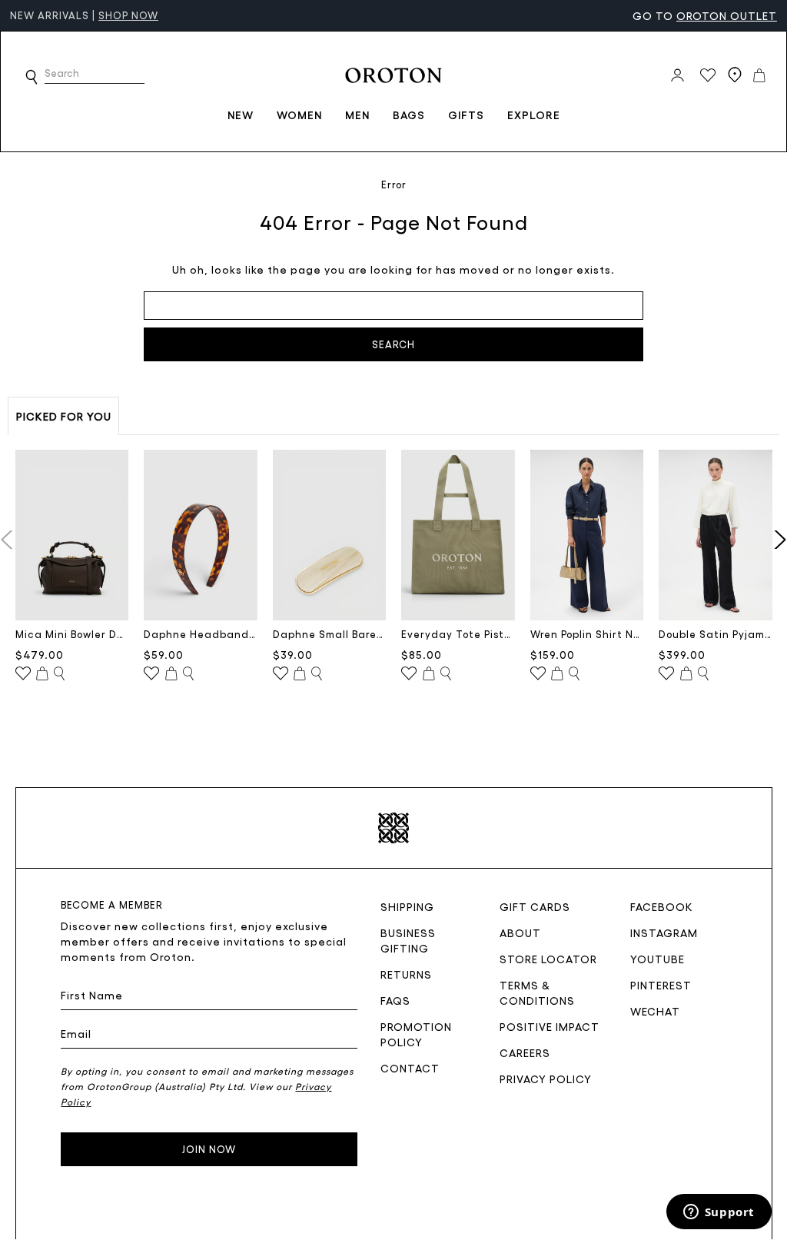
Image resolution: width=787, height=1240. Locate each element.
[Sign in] (677, 75)
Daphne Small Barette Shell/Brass (330, 634)
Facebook (661, 906)
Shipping (407, 906)
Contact (410, 1068)
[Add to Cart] (42, 674)
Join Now (209, 1149)
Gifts (466, 114)
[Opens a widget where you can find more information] (719, 1213)
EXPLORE (533, 114)
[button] (31, 77)
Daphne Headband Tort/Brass (200, 634)
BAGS (409, 114)
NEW (240, 114)
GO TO (705, 15)
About (520, 932)
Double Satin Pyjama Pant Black (715, 634)
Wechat (655, 1011)
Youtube (657, 958)
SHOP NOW (128, 15)
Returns (406, 974)
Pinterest (661, 985)
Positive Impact (549, 1026)
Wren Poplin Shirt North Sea (587, 634)
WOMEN (299, 114)
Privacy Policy (546, 1078)
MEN (357, 114)
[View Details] (59, 674)
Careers (525, 1052)
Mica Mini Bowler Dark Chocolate (72, 634)
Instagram (664, 932)
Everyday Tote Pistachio (458, 634)
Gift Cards (535, 906)
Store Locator (548, 958)
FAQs (395, 1000)
